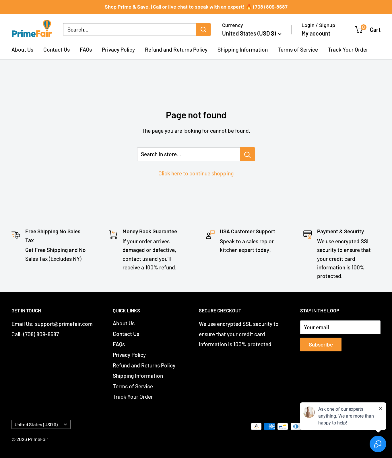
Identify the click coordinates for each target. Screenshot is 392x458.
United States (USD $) (36, 424)
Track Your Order (348, 49)
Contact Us (56, 49)
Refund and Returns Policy (176, 49)
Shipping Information (243, 49)
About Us (22, 49)
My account (316, 33)
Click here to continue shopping (196, 173)
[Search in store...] (247, 154)
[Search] (203, 29)
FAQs (86, 49)
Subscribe (321, 344)
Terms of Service (298, 49)
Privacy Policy (118, 49)
